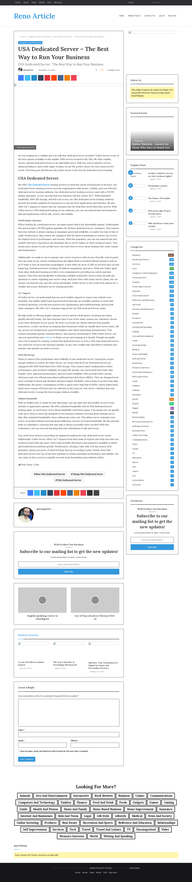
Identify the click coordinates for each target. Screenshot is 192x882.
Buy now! (58, 2)
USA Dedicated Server (69, 480)
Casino (135, 449)
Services (136, 264)
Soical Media (138, 480)
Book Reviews (138, 431)
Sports (135, 462)
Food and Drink (139, 345)
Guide (135, 340)
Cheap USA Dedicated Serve (88, 474)
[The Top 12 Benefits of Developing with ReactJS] (68, 650)
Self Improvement (140, 426)
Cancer (135, 471)
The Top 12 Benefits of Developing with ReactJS (65, 663)
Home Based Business (142, 372)
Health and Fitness (140, 259)
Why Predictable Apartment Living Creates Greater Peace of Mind (152, 144)
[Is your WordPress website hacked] (33, 650)
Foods (135, 412)
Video (135, 444)
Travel (135, 403)
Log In (161, 16)
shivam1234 (28, 70)
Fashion (135, 282)
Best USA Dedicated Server (50, 474)
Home (18, 2)
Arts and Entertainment (142, 336)
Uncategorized (139, 277)
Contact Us (149, 16)
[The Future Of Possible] (138, 202)
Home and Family (140, 354)
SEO (134, 467)
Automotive (137, 322)
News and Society (140, 376)
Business (136, 255)
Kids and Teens (139, 358)
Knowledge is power (158, 186)
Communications (139, 440)
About (26, 2)
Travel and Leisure (140, 295)
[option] (152, 135)
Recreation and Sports (142, 422)
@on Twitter (20, 845)
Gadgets (136, 385)
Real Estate (137, 363)
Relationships (138, 417)
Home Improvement (141, 286)
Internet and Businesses (143, 309)
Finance (135, 313)
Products (136, 318)
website (49, 337)
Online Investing (140, 435)
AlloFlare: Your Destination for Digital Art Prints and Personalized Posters (103, 665)
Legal (134, 381)
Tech (49, 2)
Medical (135, 349)
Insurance (136, 395)
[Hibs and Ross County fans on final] (138, 227)
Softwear (136, 485)
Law (134, 476)
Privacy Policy (134, 16)
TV (133, 453)
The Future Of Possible (159, 198)
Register (172, 16)
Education (136, 458)
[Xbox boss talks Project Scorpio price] (138, 214)
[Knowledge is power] (138, 189)
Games (135, 408)
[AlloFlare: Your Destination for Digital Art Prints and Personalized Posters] (103, 651)
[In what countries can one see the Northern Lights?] (138, 177)
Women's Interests (141, 367)
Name (21, 730)
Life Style (136, 304)
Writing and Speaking (142, 327)
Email (21, 740)
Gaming (135, 331)
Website (74, 740)
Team (33, 2)
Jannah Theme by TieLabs (100, 868)
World (41, 2)
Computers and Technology (39, 36)
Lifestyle (136, 291)
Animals (135, 390)
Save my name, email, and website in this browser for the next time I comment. (54, 751)
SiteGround (134, 868)
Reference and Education (143, 300)
